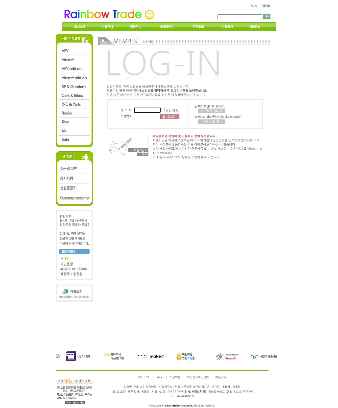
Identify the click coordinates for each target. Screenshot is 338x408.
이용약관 (175, 377)
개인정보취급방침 (198, 377)
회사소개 (143, 377)
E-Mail (159, 377)
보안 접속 (172, 110)
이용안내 (220, 377)
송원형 (145, 391)
